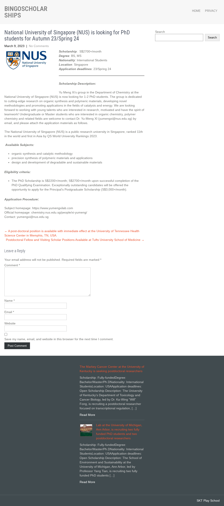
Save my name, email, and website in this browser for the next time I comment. (59, 339)
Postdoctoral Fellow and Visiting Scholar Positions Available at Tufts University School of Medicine (75, 240)
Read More (87, 415)
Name (9, 300)
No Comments (39, 46)
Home (196, 10)
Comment (12, 265)
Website (10, 323)
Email (9, 312)
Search (160, 31)
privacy (211, 10)
